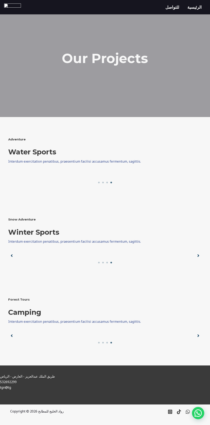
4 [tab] (111, 182)
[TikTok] (179, 412)
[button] (11, 255)
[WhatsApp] (188, 412)
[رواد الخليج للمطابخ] (12, 7)
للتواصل (172, 7)
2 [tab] (103, 182)
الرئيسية (194, 7)
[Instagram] (170, 412)
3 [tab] (107, 182)
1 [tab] (99, 182)
